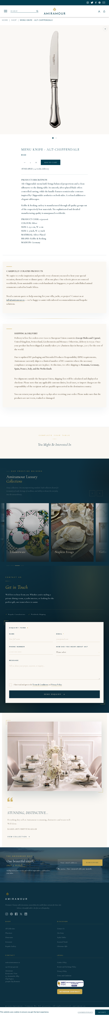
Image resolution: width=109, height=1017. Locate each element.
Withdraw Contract (70, 991)
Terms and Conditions (64, 976)
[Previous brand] (92, 493)
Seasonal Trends (62, 942)
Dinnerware (9, 937)
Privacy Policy (56, 685)
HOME (5, 20)
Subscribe (92, 862)
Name (12, 634)
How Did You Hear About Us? (72, 646)
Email (59, 634)
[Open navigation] (5, 11)
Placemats (8, 933)
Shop (14, 20)
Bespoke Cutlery (10, 946)
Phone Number (17, 646)
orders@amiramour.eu (12, 962)
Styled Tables (61, 937)
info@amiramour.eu (15, 300)
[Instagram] (6, 914)
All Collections (10, 929)
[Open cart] (104, 11)
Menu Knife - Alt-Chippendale (50, 149)
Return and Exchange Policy (66, 967)
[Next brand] (100, 493)
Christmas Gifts (62, 946)
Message (14, 660)
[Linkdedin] (21, 914)
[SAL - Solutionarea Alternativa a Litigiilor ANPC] (70, 983)
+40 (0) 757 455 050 (11, 967)
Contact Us (61, 929)
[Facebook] (16, 914)
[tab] (8, 565)
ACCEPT (102, 1012)
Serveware (8, 942)
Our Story (60, 933)
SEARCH (14, 11)
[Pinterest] (11, 914)
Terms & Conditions (40, 685)
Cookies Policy (62, 962)
